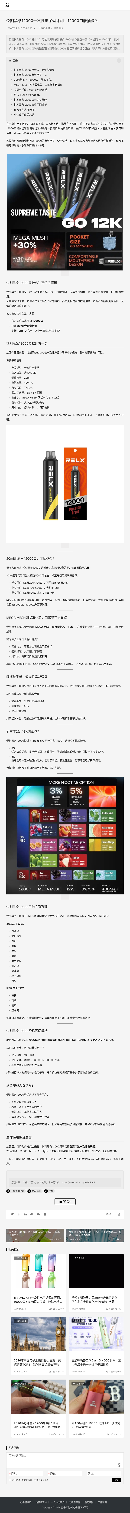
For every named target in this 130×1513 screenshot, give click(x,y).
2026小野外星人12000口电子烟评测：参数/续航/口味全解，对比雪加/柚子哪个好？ (38, 1425)
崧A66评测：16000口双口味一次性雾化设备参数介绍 (96, 1425)
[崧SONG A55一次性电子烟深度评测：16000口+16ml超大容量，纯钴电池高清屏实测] (38, 1271)
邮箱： (52, 1473)
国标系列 (102, 1502)
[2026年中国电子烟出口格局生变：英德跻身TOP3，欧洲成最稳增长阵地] (38, 1334)
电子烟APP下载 (80, 1507)
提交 (117, 1480)
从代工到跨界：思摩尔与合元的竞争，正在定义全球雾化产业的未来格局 (96, 1299)
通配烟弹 (88, 1502)
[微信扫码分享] (38, 1214)
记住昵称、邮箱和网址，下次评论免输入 (30, 1480)
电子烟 (20, 123)
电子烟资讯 (25, 1502)
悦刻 (16, 69)
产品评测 (36, 1191)
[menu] (123, 5)
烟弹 (82, 292)
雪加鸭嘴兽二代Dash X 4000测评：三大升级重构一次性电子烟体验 (96, 1362)
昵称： (13, 1473)
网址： (92, 1473)
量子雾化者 (66, 1507)
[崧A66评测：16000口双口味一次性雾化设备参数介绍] (96, 1397)
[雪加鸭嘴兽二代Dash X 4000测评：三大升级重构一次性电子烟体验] (96, 1334)
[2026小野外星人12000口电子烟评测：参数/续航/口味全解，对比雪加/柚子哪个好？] (38, 1397)
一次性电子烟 (43, 28)
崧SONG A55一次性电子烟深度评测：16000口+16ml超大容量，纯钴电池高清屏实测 (38, 1299)
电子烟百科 (41, 1502)
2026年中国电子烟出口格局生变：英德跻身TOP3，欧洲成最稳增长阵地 (37, 1362)
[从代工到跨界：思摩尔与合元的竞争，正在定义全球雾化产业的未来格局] (96, 1271)
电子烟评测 (74, 1502)
